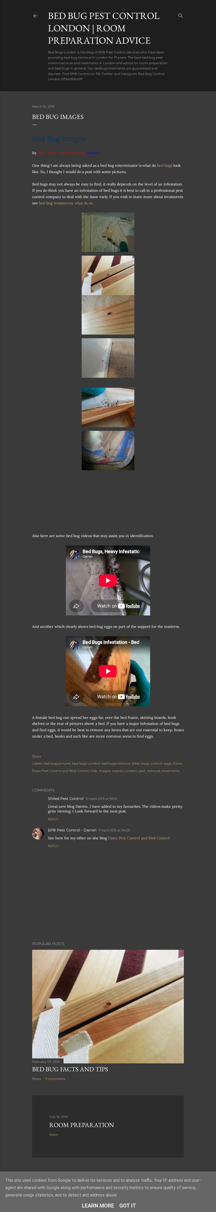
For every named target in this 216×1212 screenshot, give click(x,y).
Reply (53, 819)
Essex (177, 763)
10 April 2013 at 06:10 (101, 799)
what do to (84, 203)
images (104, 771)
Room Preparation (81, 1125)
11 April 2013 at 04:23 (114, 830)
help (93, 771)
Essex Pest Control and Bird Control (60, 771)
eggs (167, 763)
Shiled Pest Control (66, 798)
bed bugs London (86, 763)
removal (153, 771)
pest (142, 771)
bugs (145, 763)
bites (136, 763)
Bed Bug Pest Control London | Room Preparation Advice (104, 28)
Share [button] (36, 756)
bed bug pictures (57, 763)
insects (117, 771)
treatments (171, 771)
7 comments (55, 1079)
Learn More (98, 1206)
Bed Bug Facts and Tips (70, 1069)
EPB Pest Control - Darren (72, 830)
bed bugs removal (116, 763)
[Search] (181, 14)
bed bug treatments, (57, 203)
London (131, 771)
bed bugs (164, 165)
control (156, 763)
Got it (127, 1206)
